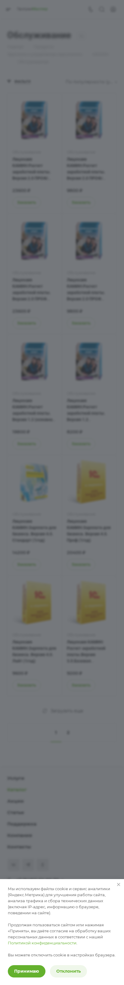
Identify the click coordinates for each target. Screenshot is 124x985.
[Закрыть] (118, 884)
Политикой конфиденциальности (42, 942)
